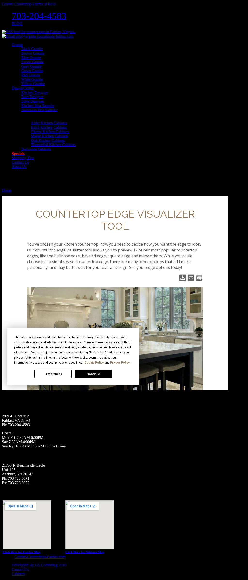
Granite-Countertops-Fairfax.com (40, 557)
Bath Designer (32, 97)
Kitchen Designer (34, 92)
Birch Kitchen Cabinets (49, 127)
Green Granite (32, 71)
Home (6, 190)
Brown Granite (32, 53)
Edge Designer (32, 101)
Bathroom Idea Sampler (39, 110)
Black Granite (32, 49)
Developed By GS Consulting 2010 (39, 565)
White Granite (32, 79)
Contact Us (20, 569)
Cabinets (18, 574)
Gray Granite (31, 66)
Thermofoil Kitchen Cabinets (53, 145)
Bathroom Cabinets (36, 149)
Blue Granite (31, 57)
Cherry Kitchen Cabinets (50, 132)
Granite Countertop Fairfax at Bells (29, 4)
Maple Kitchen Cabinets (49, 136)
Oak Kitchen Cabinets (48, 140)
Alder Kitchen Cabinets (49, 123)
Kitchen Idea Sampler (37, 105)
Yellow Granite (33, 84)
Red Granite (30, 75)
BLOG (17, 24)
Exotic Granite (32, 62)
